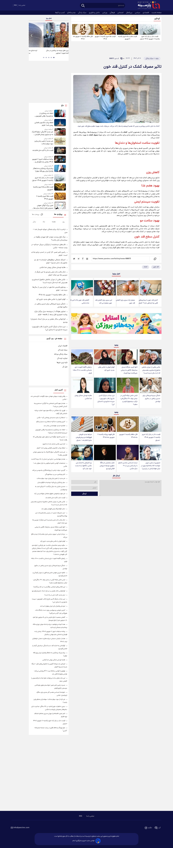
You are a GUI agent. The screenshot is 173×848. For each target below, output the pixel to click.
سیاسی (138, 12)
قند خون (139, 237)
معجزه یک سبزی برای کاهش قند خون (125, 301)
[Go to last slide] (32, 35)
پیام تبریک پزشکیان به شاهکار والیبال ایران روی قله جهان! (43, 170)
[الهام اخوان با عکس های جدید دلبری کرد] (105, 357)
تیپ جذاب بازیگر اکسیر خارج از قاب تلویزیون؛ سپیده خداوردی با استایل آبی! (105, 400)
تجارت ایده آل (62, 358)
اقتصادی (146, 12)
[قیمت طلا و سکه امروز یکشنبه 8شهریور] (127, 29)
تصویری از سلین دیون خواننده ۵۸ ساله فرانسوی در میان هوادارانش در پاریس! (150, 466)
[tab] (54, 57)
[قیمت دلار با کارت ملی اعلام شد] (60, 150)
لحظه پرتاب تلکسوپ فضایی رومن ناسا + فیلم (43, 124)
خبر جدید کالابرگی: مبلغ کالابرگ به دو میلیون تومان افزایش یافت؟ (42, 133)
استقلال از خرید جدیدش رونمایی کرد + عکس (51, 417)
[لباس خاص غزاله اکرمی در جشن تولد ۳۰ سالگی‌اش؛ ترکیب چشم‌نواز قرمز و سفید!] (128, 385)
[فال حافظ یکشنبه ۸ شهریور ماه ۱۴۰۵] (82, 29)
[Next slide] (66, 35)
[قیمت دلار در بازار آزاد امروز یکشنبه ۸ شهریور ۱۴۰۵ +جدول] (149, 29)
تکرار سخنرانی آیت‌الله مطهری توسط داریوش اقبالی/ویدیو (107, 466)
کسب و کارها (60, 12)
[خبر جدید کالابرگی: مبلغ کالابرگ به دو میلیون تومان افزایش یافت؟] (60, 132)
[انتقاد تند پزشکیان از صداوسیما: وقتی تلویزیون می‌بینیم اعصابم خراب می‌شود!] (60, 113)
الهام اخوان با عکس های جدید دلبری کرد (106, 368)
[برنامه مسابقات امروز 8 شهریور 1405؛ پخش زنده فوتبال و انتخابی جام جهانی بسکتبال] (60, 159)
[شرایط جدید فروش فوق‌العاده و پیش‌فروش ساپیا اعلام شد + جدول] (82, 424)
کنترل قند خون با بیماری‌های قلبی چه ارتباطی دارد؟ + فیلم (148, 301)
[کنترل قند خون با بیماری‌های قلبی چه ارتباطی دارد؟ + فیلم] (150, 287)
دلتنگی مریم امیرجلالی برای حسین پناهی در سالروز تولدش (151, 398)
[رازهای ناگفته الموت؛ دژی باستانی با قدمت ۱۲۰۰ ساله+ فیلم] (82, 357)
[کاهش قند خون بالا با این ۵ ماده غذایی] (82, 287)
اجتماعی (120, 12)
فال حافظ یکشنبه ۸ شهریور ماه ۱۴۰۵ (83, 37)
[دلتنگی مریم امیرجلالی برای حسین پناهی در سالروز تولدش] (150, 385)
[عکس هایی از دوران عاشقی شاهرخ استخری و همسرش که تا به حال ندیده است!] (150, 357)
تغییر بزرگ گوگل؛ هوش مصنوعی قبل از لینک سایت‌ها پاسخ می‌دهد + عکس (43, 207)
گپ (159, 828)
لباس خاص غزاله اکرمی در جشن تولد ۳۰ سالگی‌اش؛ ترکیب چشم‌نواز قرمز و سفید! (128, 400)
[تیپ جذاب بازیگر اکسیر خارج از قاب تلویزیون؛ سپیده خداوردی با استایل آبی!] (105, 385)
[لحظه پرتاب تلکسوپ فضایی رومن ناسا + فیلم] (60, 123)
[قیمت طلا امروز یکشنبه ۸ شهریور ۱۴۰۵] (105, 29)
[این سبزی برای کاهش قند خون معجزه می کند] (105, 287)
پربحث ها (35, 214)
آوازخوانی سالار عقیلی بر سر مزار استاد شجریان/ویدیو (48, 591)
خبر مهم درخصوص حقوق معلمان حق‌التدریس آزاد (49, 493)
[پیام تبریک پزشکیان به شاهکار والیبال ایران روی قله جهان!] (60, 169)
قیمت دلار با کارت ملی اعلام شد (42, 150)
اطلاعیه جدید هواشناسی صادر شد (54, 426)
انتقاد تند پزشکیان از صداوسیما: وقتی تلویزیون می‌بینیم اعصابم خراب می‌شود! (43, 114)
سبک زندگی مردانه (60, 354)
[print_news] (87, 258)
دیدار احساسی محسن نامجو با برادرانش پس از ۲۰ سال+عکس (127, 466)
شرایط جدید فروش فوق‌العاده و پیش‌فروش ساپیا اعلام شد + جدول (84, 437)
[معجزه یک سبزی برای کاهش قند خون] (128, 287)
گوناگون (157, 18)
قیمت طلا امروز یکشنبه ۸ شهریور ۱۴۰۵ (105, 37)
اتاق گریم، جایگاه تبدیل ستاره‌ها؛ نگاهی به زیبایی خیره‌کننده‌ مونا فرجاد (129, 370)
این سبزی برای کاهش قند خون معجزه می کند (103, 301)
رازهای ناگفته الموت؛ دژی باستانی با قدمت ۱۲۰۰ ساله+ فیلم (82, 370)
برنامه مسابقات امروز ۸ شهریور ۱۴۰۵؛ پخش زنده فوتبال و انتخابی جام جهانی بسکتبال (42, 160)
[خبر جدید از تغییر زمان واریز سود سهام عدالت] (60, 141)
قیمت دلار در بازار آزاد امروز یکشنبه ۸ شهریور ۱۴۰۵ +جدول (150, 37)
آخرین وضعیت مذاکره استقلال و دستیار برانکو (50, 422)
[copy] (155, 258)
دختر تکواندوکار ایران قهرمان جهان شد (53, 509)
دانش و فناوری (94, 12)
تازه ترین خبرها (62, 362)
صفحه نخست (156, 12)
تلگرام (150, 828)
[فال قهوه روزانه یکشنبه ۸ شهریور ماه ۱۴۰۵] (105, 424)
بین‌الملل (129, 12)
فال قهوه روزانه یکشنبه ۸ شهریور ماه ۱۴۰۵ (105, 436)
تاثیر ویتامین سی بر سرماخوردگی (55, 474)
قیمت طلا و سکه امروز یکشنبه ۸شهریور (127, 37)
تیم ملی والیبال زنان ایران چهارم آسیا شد (52, 606)
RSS (15, 5)
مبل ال (64, 366)
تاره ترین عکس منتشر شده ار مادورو (54, 444)
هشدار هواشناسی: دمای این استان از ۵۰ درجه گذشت (48, 459)
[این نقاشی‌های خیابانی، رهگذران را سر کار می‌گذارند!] (49, 35)
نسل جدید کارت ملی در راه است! (54, 595)
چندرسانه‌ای (71, 12)
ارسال (84, 493)
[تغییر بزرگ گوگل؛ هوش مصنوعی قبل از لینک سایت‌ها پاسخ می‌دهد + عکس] (60, 206)
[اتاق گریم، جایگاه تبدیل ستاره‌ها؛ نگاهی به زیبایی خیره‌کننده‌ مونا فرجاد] (128, 357)
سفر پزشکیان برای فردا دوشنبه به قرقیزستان (51, 482)
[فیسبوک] (82, 258)
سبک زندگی (82, 12)
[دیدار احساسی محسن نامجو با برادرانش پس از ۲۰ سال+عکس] (128, 452)
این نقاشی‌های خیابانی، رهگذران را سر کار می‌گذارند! (48, 52)
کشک (145, 267)
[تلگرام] (78, 258)
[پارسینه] (147, 5)
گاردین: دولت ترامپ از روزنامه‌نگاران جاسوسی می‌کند (48, 470)
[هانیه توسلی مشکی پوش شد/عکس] (82, 385)
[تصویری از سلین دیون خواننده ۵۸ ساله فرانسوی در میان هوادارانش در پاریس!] (150, 452)
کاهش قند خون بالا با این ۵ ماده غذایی (79, 301)
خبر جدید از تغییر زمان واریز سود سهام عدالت (43, 142)
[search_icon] (83, 6)
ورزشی (105, 12)
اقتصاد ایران (62, 345)
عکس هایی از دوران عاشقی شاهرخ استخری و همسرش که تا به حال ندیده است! (151, 370)
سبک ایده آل (62, 350)
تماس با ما (22, 5)
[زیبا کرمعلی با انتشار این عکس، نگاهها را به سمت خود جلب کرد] (82, 452)
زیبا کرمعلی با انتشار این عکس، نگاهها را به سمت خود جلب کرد (83, 466)
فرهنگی (112, 12)
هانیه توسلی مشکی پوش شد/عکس (83, 397)
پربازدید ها (58, 214)
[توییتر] (74, 258)
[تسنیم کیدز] (116, 324)
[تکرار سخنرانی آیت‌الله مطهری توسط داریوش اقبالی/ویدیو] (105, 452)
